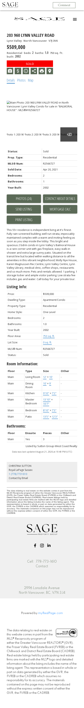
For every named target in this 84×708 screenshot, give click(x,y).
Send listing (23, 209)
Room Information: (22, 364)
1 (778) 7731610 (18, 474)
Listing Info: (17, 286)
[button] (35, 545)
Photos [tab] (21, 80)
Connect (64, 5)
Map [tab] (30, 80)
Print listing (23, 219)
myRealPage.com (50, 613)
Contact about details (60, 198)
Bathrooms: (16, 426)
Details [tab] (11, 80)
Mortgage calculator (60, 209)
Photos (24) (24, 198)
